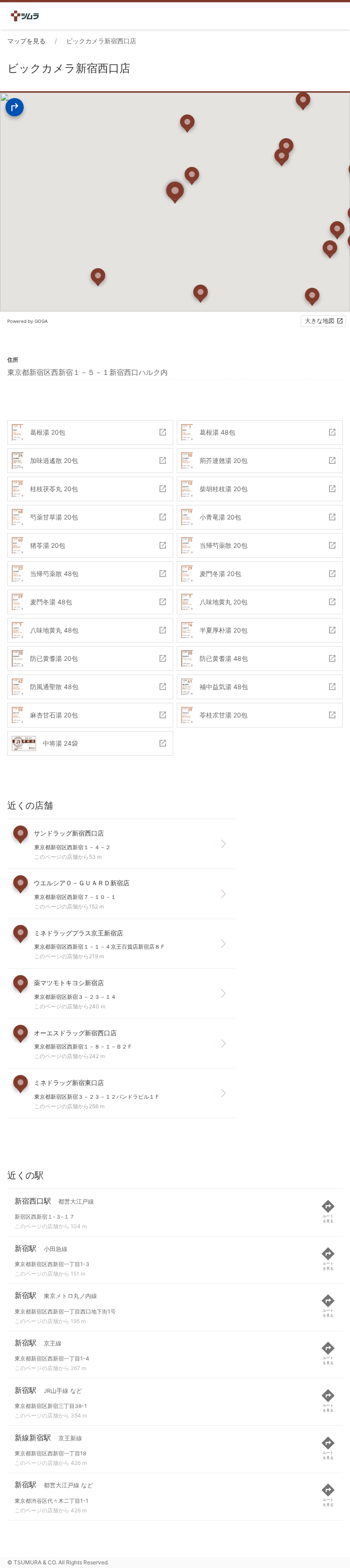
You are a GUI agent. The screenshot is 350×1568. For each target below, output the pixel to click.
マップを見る (26, 41)
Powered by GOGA (27, 321)
